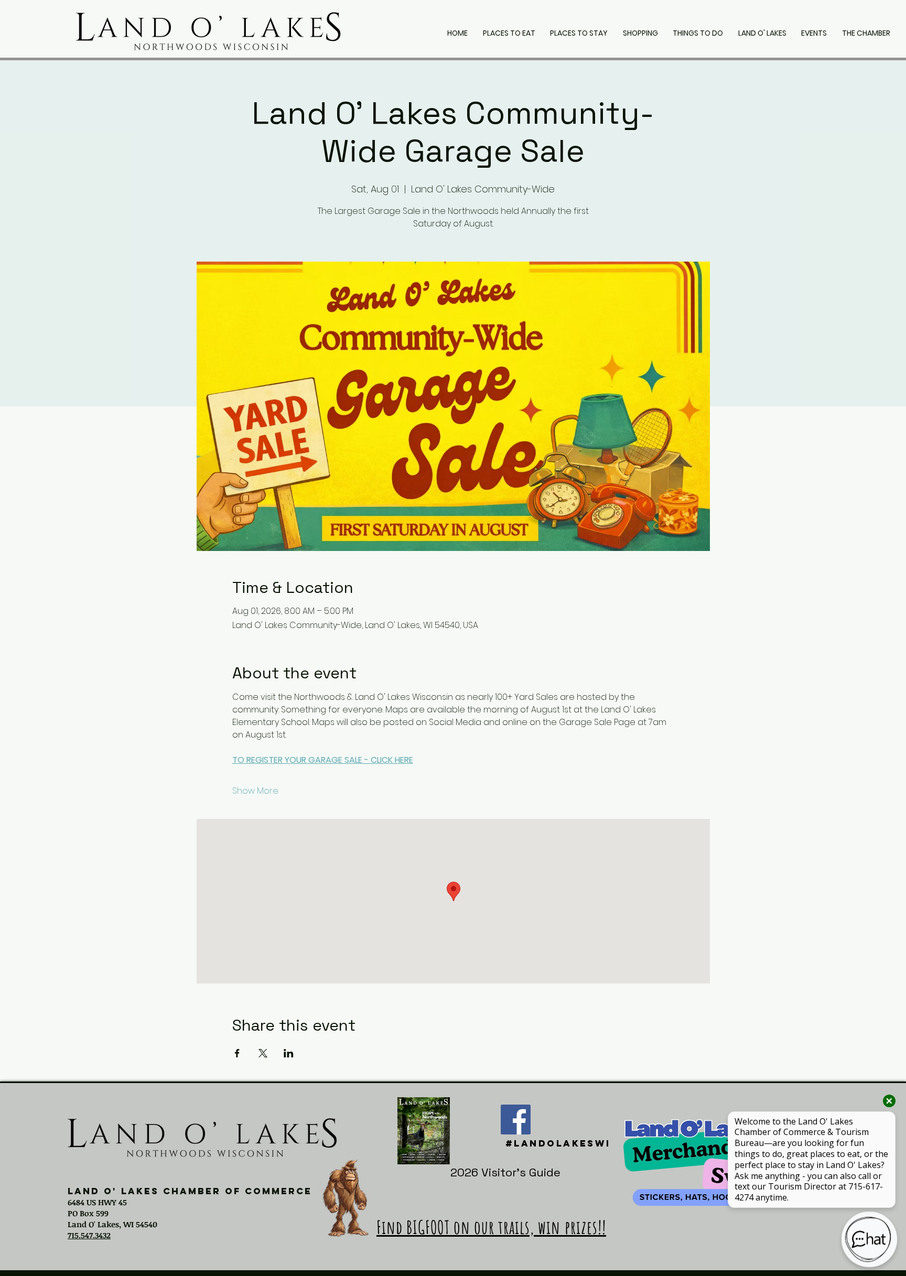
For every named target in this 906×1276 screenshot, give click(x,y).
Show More (255, 791)
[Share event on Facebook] (237, 1053)
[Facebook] (516, 1119)
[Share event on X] (263, 1053)
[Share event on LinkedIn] (289, 1053)
